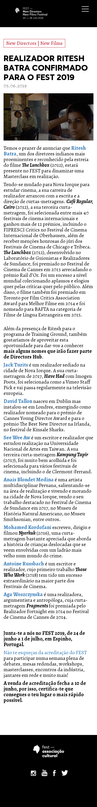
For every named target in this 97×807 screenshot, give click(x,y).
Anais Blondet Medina (29, 479)
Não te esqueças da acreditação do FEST (45, 652)
